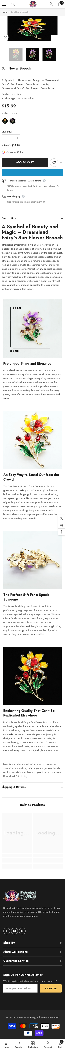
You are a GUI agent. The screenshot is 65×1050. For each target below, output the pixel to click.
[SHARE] (60, 163)
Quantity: (7, 132)
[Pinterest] (22, 931)
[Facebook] (6, 931)
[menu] (4, 4)
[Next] (60, 38)
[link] (17, 860)
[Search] (13, 4)
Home (4, 12)
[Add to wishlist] (54, 162)
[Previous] (54, 38)
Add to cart (25, 162)
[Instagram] (14, 931)
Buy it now (32, 172)
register (51, 988)
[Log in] (51, 4)
